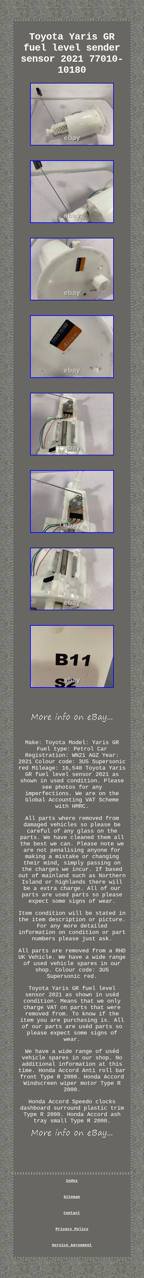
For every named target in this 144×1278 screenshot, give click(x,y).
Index (72, 1181)
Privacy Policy (72, 1229)
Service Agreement (72, 1245)
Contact (72, 1213)
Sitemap (72, 1197)
